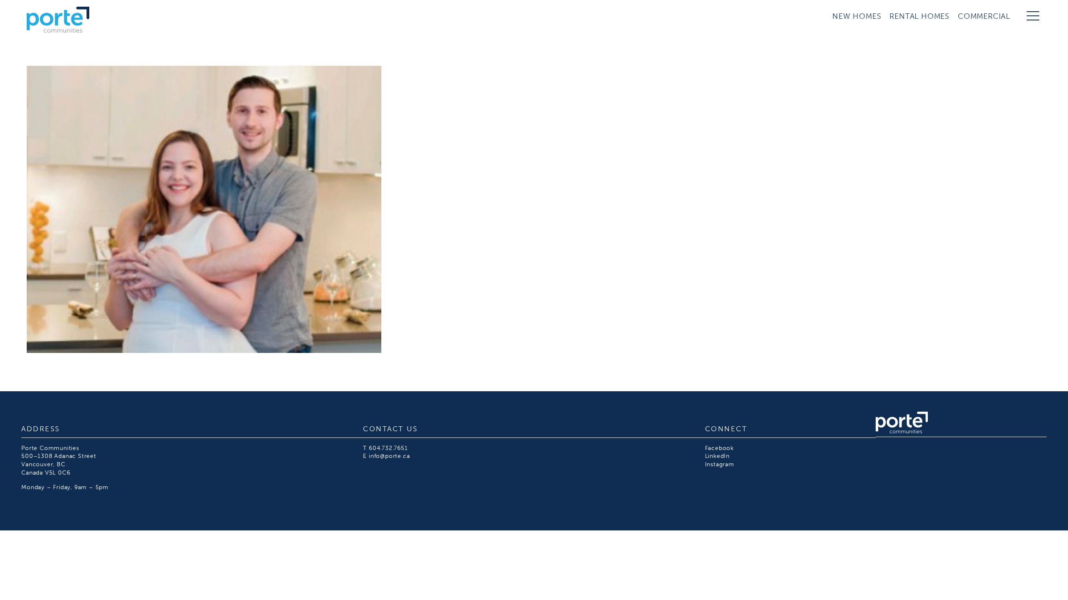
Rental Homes (919, 16)
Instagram (719, 464)
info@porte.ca (389, 456)
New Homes (856, 16)
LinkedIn (717, 456)
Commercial (984, 16)
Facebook (719, 448)
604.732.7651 (388, 448)
